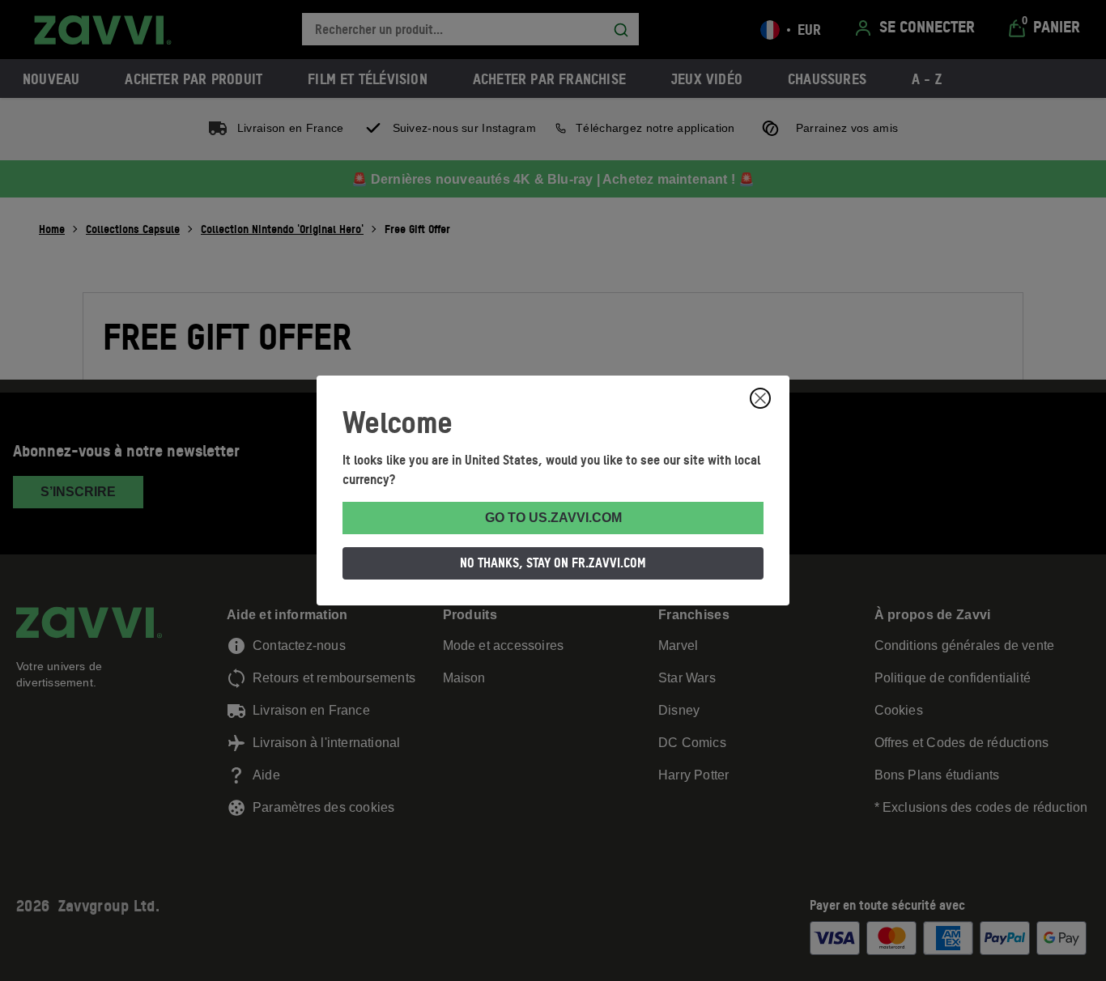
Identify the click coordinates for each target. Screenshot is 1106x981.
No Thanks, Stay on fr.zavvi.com (553, 562)
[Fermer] (760, 398)
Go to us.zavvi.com (553, 517)
